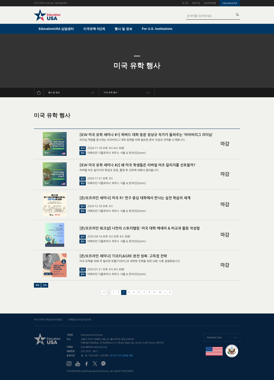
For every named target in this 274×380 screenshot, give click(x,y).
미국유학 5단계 (94, 28)
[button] (37, 285)
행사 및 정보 (123, 28)
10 (160, 292)
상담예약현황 (210, 3)
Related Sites (214, 337)
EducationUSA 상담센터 (56, 28)
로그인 (185, 3)
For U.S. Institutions (157, 28)
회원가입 (196, 3)
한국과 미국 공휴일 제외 (122, 355)
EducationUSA (229, 3)
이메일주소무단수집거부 (79, 320)
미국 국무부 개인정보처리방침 (48, 320)
